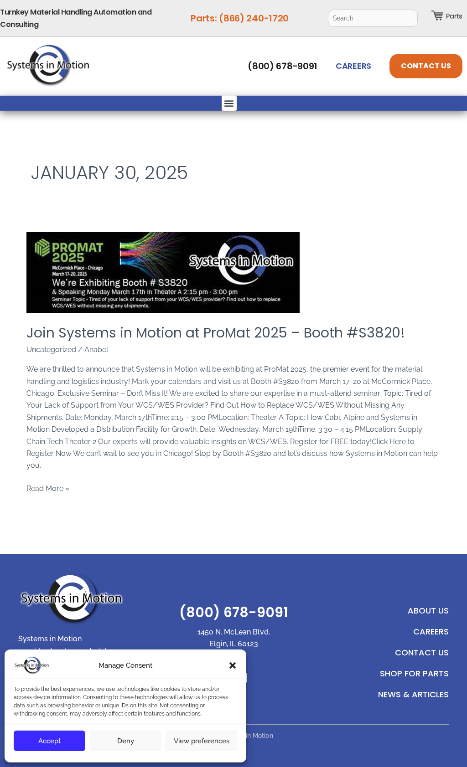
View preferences (201, 741)
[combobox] (373, 18)
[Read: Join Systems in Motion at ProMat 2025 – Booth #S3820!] (233, 272)
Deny (125, 741)
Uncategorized (51, 349)
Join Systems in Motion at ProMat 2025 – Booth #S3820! (215, 333)
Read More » (47, 488)
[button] (232, 665)
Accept (49, 741)
